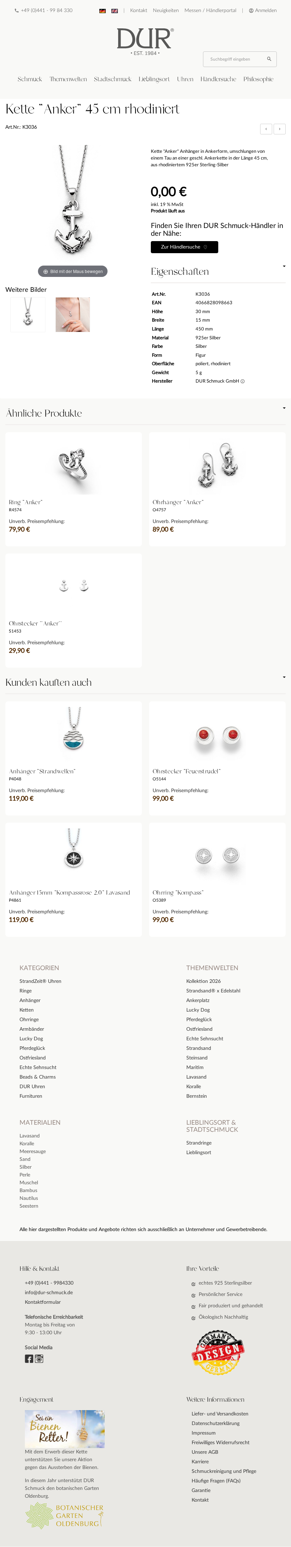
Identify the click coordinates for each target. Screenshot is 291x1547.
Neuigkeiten (166, 10)
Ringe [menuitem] (26, 991)
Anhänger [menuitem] (30, 1000)
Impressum (204, 1433)
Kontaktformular (43, 1302)
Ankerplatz (197, 1000)
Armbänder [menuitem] (32, 1029)
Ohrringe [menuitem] (29, 1019)
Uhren (185, 79)
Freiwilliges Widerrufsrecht (220, 1442)
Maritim (195, 1067)
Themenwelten (68, 79)
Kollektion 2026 (203, 981)
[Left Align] (266, 129)
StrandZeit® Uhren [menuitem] (40, 981)
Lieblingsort (154, 79)
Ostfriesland (199, 1029)
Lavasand (196, 1077)
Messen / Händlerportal (210, 10)
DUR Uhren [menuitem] (32, 1086)
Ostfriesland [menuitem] (33, 1058)
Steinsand (197, 1058)
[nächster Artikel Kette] (280, 129)
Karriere (200, 1461)
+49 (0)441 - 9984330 (49, 1283)
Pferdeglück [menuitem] (32, 1048)
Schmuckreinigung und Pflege (224, 1471)
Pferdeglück (199, 1019)
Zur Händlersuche (182, 247)
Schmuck (30, 79)
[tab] (30, 79)
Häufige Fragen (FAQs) (216, 1481)
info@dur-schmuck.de (49, 1292)
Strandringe (199, 1143)
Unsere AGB (205, 1452)
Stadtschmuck (113, 79)
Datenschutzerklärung (216, 1423)
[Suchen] (270, 59)
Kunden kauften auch (48, 683)
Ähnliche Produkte (43, 414)
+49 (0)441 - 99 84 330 (46, 10)
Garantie (201, 1490)
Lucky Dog (198, 1010)
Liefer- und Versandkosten (220, 1414)
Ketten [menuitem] (27, 1010)
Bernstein (196, 1096)
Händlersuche (218, 79)
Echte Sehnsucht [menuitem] (38, 1067)
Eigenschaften (180, 272)
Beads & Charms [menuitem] (38, 1077)
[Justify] (280, 129)
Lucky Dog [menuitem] (31, 1038)
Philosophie (258, 79)
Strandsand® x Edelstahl (213, 991)
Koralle (193, 1086)
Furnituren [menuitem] (31, 1096)
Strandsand (198, 1048)
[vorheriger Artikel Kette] (267, 129)
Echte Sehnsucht (204, 1038)
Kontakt (138, 10)
